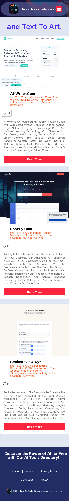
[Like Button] (4, 113)
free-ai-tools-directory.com (38, 8)
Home (15, 471)
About (29, 471)
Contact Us (27, 479)
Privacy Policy (49, 471)
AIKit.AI (44, 479)
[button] (59, 9)
